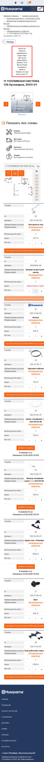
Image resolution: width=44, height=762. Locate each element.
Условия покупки (9, 741)
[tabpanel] (22, 103)
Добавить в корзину (25, 448)
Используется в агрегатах (36, 228)
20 (37, 175)
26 (37, 193)
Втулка (36, 317)
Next (38, 104)
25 (37, 190)
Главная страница (11, 16)
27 (37, 196)
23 (37, 184)
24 (37, 187)
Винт (36, 599)
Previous (6, 104)
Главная (5, 699)
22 (37, 181)
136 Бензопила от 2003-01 (18, 31)
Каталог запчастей (30, 16)
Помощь (5, 735)
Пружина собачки (36, 368)
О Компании (7, 717)
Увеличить (22, 114)
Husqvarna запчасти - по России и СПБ (23, 18)
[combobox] (22, 166)
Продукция (6, 705)
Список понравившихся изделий (28, 3)
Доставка (15, 3)
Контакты (22, 3)
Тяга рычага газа (35, 224)
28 (37, 199)
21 (37, 178)
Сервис (4, 729)
